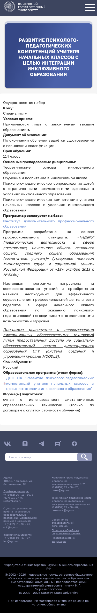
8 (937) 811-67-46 (18, 496)
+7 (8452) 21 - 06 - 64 (65, 507)
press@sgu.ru (60, 490)
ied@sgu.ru (10, 541)
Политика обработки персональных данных (66, 532)
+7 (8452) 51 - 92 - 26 (16, 523)
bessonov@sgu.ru (63, 510)
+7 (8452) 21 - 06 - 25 (65, 487)
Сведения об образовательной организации (63, 522)
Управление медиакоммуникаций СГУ (68, 482)
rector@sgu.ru (12, 500)
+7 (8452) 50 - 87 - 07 (16, 537)
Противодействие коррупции (63, 539)
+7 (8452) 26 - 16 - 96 (16, 494)
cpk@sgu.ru (10, 527)
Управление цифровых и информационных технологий (71, 502)
